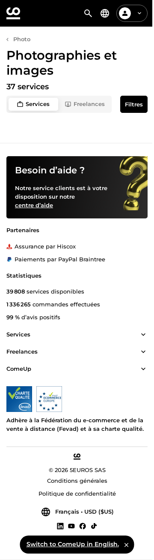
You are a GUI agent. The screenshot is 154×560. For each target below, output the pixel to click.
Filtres (134, 104)
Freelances (89, 103)
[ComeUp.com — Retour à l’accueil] (13, 13)
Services (38, 103)
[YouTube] (71, 525)
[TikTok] (94, 525)
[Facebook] (82, 525)
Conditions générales (77, 480)
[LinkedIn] (60, 525)
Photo (21, 39)
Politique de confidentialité (77, 493)
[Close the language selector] (126, 544)
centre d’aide (34, 205)
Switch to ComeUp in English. (73, 544)
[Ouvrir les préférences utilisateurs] (139, 13)
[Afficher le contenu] (143, 334)
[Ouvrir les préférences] (105, 13)
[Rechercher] (88, 13)
